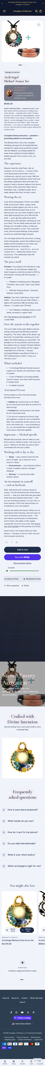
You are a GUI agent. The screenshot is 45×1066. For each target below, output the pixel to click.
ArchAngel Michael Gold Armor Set (18, 940)
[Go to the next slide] (43, 3)
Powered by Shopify (34, 1033)
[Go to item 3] (23, 979)
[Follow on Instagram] (16, 1012)
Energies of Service (12, 72)
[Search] (36, 11)
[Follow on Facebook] (11, 1012)
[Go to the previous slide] (2, 3)
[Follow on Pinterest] (33, 1012)
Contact (24, 998)
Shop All (6, 998)
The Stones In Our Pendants (19, 317)
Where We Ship (36, 998)
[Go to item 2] (20, 979)
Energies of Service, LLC (18, 1033)
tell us (26, 120)
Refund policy (36, 1037)
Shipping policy (10, 1039)
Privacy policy (9, 1037)
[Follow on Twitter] (28, 1012)
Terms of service (22, 1037)
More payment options (22, 563)
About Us (15, 998)
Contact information (25, 1039)
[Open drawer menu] (4, 11)
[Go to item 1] (19, 979)
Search (22, 1002)
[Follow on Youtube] (22, 1012)
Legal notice (38, 1039)
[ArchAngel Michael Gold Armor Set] (19, 913)
